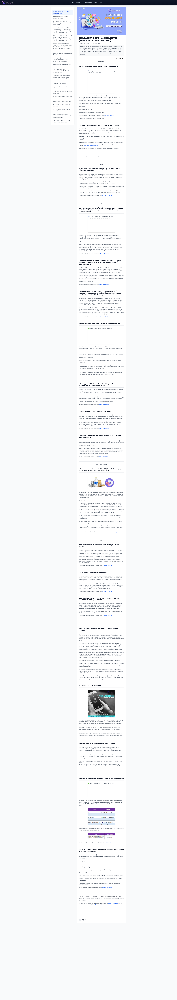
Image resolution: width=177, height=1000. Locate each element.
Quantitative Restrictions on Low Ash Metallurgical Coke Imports (62, 82)
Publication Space (99, 904)
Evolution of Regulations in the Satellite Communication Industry (62, 97)
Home (73, 2)
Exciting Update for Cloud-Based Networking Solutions (61, 12)
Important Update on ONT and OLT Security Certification (61, 17)
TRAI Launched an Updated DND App (62, 101)
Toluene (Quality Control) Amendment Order (62, 65)
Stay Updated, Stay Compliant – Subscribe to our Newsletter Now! (62, 121)
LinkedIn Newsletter (113, 903)
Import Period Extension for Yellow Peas (62, 86)
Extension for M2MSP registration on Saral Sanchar (61, 105)
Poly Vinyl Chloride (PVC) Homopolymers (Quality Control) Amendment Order (61, 71)
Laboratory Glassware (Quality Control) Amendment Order (62, 54)
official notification (107, 195)
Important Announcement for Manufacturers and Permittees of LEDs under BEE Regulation (62, 115)
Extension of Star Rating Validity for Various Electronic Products (61, 110)
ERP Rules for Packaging (111, 532)
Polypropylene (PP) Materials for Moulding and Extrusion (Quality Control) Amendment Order (61, 59)
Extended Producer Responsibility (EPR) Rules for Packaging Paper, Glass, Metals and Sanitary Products (62, 77)
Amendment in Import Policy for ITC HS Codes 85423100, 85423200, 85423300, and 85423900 (62, 91)
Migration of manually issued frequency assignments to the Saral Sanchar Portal (62, 23)
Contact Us (102, 2)
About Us (96, 2)
